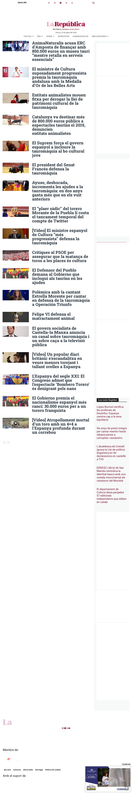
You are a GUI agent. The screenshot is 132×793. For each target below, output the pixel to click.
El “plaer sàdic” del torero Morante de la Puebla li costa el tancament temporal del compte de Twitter (60, 215)
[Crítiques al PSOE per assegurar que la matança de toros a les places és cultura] (16, 255)
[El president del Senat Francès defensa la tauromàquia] (16, 168)
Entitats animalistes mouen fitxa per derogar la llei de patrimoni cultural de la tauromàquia (59, 101)
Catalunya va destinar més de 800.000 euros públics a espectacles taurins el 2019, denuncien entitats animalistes (58, 125)
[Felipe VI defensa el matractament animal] (16, 317)
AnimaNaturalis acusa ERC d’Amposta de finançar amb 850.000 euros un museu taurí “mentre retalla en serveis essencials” (61, 51)
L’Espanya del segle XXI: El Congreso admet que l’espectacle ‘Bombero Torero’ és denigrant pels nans (60, 382)
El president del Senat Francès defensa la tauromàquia (53, 169)
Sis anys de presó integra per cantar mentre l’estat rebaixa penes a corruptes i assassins (112, 433)
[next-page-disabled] (8, 442)
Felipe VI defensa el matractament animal (53, 316)
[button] (93, 3)
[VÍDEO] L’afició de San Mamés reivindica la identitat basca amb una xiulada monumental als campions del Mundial (111, 474)
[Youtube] (69, 728)
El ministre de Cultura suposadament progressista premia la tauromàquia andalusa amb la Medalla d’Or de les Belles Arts (59, 77)
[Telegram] (60, 3)
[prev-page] (4, 442)
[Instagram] (54, 3)
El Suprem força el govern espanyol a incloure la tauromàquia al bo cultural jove (58, 149)
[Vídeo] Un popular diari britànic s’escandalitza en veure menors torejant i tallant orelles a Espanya (57, 360)
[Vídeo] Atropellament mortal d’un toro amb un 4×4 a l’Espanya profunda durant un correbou (60, 426)
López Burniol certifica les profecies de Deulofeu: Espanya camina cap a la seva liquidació (110, 413)
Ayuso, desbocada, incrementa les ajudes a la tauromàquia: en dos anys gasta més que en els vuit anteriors (57, 191)
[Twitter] (66, 3)
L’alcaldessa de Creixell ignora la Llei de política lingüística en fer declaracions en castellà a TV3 (111, 452)
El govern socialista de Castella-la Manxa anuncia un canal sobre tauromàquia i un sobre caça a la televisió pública (60, 336)
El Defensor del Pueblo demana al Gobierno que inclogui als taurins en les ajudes (57, 276)
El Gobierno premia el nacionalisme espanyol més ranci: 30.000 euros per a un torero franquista (59, 404)
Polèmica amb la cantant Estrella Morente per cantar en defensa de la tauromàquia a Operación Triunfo (61, 298)
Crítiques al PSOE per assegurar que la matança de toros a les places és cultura (60, 256)
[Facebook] (49, 3)
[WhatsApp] (72, 3)
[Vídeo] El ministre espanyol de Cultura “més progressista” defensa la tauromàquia (59, 236)
